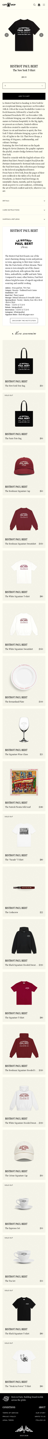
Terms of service (10, 1413)
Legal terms (8, 1420)
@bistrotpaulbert (19, 312)
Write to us (40, 1416)
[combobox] (24, 86)
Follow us (40, 1420)
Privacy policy (9, 1416)
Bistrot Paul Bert (24, 67)
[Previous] (7, 35)
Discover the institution (24, 320)
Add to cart (24, 96)
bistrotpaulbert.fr (17, 308)
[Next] (41, 35)
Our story (40, 1413)
